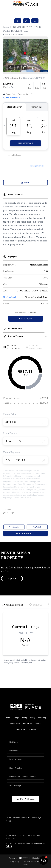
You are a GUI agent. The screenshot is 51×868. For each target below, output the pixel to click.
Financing (42, 718)
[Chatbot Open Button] (43, 860)
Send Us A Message (25, 799)
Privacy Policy (14, 861)
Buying (24, 718)
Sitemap (26, 865)
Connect (33, 730)
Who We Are (27, 724)
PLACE (14, 838)
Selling (32, 718)
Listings (16, 718)
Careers (38, 724)
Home (7, 718)
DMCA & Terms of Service (32, 861)
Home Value (15, 724)
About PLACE (21, 730)
